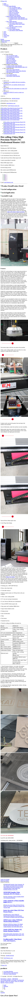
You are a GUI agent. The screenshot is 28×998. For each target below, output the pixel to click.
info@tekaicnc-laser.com (13, 105)
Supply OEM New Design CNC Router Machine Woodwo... (12, 930)
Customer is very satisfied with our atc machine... (14, 82)
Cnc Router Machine (11, 6)
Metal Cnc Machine (13, 13)
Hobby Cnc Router (13, 11)
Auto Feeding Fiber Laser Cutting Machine (16, 71)
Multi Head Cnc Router (14, 15)
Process (5, 34)
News (4, 33)
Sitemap (9, 978)
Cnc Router (13, 980)
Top (4, 988)
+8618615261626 (15, 98)
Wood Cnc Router (20, 211)
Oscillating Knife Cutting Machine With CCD (16, 67)
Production (5, 4)
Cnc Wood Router (13, 10)
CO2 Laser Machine (11, 27)
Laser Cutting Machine (14, 29)
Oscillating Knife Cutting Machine (17, 17)
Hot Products (4, 978)
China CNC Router (11, 211)
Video (4, 31)
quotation (3, 992)
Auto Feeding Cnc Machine (15, 8)
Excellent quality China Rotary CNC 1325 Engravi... (12, 939)
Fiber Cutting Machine (11, 21)
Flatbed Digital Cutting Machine (13, 16)
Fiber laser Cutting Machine (9, 974)
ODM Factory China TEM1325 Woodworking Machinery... (12, 920)
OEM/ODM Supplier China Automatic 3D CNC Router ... (12, 893)
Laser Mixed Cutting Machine (16, 30)
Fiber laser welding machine (15, 26)
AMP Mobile (15, 978)
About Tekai (6, 35)
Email (4, 985)
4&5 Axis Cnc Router (14, 12)
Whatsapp (5, 986)
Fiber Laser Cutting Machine (15, 22)
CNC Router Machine (6, 980)
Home (4, 3)
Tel (4, 987)
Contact (5, 36)
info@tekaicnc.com (10, 103)
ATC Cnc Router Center (14, 7)
